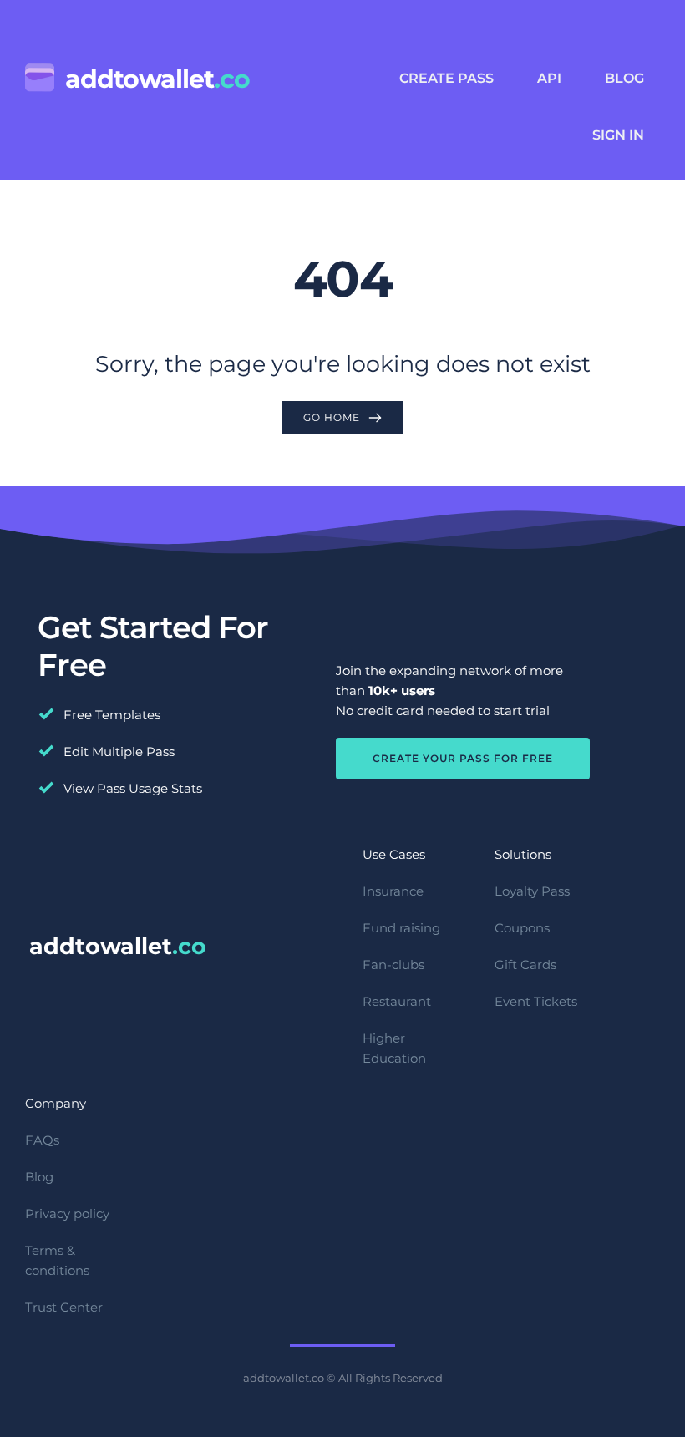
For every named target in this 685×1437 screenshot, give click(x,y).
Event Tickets (536, 1001)
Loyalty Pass (532, 891)
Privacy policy (67, 1213)
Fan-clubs (393, 964)
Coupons (522, 928)
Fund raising (401, 928)
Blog (39, 1177)
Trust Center (64, 1307)
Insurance (393, 891)
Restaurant (397, 1001)
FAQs (42, 1140)
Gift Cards (525, 964)
